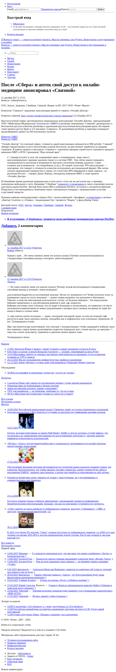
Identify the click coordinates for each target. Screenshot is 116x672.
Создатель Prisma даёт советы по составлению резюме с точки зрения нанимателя (49, 383)
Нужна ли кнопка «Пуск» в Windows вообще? (64, 580)
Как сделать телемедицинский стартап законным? (47, 115)
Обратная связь (15, 661)
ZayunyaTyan (25, 559)
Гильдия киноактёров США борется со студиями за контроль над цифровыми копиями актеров (56, 412)
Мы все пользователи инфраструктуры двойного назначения (44, 360)
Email (10, 9)
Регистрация (13, 3)
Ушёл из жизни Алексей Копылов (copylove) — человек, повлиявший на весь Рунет (53, 351)
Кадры (10, 66)
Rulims (10, 250)
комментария (8, 208)
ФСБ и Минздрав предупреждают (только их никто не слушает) (40, 394)
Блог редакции (15, 659)
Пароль (54, 9)
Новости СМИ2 (9, 136)
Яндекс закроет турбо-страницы (49, 596)
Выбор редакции (10, 213)
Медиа (10, 58)
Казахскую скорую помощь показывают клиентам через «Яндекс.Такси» (73, 559)
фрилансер (23, 569)
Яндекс (68, 205)
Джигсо (11, 282)
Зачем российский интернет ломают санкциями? (32, 388)
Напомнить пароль (51, 9)
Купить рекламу (15, 34)
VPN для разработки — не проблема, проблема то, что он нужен (40, 391)
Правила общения (16, 643)
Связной (59, 205)
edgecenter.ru (24, 653)
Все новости (7, 543)
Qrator (30, 656)
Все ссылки (7, 399)
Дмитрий (23, 590)
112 (49, 511)
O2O (21, 205)
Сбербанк (48, 205)
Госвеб (10, 61)
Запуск (28, 205)
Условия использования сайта (22, 640)
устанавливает (93, 197)
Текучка (11, 77)
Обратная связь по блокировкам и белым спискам (33, 385)
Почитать (6, 378)
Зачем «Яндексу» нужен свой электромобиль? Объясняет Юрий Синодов (51, 362)
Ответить (37, 247)
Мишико (23, 553)
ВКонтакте (18, 24)
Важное (5, 344)
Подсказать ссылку (11, 401)
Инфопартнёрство (16, 645)
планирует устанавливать (71, 184)
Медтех (5, 404)
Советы (11, 74)
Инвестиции (13, 63)
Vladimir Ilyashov (27, 580)
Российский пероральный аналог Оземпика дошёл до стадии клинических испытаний (63, 409)
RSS (9, 664)
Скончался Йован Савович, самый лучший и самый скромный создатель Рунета (51, 349)
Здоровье (37, 205)
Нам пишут (13, 72)
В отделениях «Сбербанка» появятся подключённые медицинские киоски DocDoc (60, 219)
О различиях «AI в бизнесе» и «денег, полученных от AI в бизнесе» (45, 606)
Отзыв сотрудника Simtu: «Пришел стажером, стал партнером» (42, 614)
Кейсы (10, 69)
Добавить (9, 226)
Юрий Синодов (27, 585)
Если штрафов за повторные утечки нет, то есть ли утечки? (40, 372)
